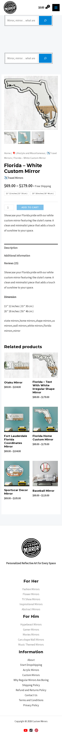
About (31, 660)
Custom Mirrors (31, 675)
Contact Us (31, 695)
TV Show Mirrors (31, 599)
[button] (54, 104)
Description (10, 247)
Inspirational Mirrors (31, 604)
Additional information (17, 255)
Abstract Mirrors (31, 609)
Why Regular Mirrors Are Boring (31, 680)
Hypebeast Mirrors (31, 624)
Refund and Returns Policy (31, 690)
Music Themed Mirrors (31, 644)
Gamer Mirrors (31, 629)
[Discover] (45, 20)
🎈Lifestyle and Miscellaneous (28, 153)
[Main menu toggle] (56, 7)
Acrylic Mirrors (31, 670)
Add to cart (30, 207)
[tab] (31, 248)
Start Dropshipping (31, 665)
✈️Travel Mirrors (13, 178)
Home (7, 153)
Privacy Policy (31, 705)
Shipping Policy (31, 685)
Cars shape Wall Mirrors (31, 639)
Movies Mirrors (31, 634)
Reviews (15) (11, 263)
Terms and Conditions (31, 700)
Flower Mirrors (31, 594)
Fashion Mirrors (31, 589)
